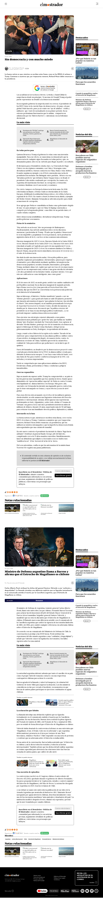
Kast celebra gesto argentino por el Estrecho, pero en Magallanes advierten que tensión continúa (65, 763)
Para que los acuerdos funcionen (86, 83)
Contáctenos (57, 879)
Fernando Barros (46, 839)
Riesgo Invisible (62, 513)
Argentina (7, 839)
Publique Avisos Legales (59, 878)
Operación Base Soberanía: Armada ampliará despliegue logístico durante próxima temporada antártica (32, 141)
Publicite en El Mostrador (60, 876)
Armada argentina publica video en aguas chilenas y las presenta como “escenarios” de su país (65, 702)
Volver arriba (8, 891)
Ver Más (26, 68)
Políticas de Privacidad (39, 880)
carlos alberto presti (17, 839)
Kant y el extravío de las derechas (12, 513)
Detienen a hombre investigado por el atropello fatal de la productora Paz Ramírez (86, 169)
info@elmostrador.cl (16, 881)
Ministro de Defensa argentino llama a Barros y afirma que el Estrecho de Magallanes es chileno (86, 102)
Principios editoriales (38, 878)
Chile (25, 839)
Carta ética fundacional (39, 877)
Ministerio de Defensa (58, 839)
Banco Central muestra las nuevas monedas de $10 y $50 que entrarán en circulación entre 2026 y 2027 (59, 133)
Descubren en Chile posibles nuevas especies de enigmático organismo (86, 158)
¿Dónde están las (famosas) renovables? (46, 514)
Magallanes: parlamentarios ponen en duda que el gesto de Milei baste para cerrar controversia (36, 763)
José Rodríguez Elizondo (18, 68)
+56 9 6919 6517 (8, 881)
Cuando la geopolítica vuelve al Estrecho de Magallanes (86, 94)
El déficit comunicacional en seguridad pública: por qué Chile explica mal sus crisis (30, 514)
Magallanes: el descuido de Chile (58, 139)
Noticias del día (84, 134)
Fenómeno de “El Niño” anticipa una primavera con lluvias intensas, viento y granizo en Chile (33, 133)
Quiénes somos (37, 875)
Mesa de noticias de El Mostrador (16, 583)
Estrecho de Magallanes (34, 839)
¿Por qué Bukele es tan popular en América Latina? (86, 60)
